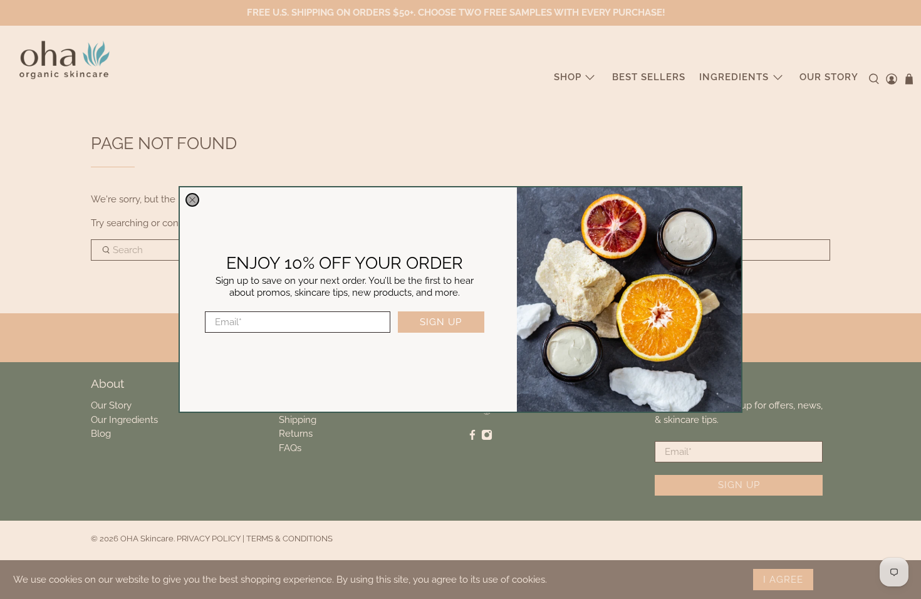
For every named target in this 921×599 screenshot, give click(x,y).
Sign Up (441, 322)
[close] (192, 200)
